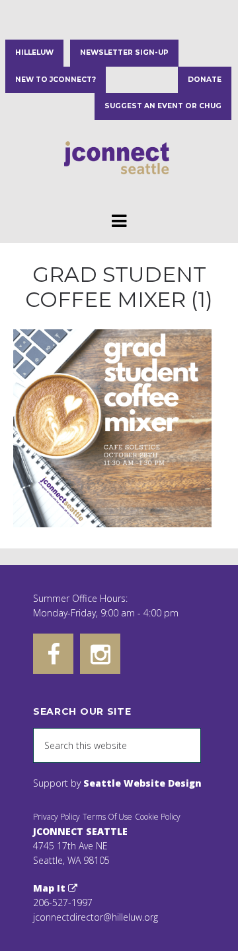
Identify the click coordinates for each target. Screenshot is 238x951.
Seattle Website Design (142, 783)
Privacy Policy (56, 816)
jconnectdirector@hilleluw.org (95, 917)
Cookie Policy (157, 816)
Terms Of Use (107, 816)
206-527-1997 (63, 902)
